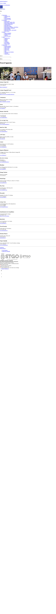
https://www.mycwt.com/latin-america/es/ (7, 94)
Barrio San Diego (7, 29)
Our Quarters (4, 20)
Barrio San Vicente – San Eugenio (10, 30)
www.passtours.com (3, 189)
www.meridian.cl (3, 169)
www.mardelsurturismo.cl (4, 161)
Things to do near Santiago (9, 51)
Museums (6, 39)
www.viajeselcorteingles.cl (4, 124)
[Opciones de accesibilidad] (1, 7)
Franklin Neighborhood (8, 24)
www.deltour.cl (2, 108)
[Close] (0, 13)
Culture (3, 37)
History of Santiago (7, 33)
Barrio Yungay (6, 31)
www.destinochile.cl (3, 117)
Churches (6, 35)
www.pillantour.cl (3, 155)
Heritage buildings (7, 34)
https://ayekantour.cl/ (3, 87)
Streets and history (7, 36)
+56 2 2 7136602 (3, 3)
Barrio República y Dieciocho (9, 28)
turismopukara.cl (3, 237)
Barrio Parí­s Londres (8, 26)
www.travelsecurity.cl (3, 230)
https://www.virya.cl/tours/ (4, 215)
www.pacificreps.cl (3, 182)
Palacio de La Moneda (6, 251)
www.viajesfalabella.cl (4, 245)
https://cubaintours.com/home (5, 101)
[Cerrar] (1, 270)
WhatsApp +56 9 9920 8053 (5, 5)
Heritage (3, 32)
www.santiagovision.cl (4, 206)
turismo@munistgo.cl (3, 1)
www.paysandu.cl (3, 197)
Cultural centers (7, 38)
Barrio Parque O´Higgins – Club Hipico (11, 27)
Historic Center (7, 21)
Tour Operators (4, 250)
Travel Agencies (3, 248)
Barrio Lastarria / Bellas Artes (9, 23)
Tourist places (4, 15)
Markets (5, 17)
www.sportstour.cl (3, 223)
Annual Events (7, 53)
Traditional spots (7, 16)
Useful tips (6, 52)
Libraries (5, 40)
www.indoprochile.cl (3, 131)
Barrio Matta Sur (7, 25)
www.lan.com (2, 138)
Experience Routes (7, 19)
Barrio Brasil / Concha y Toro (9, 22)
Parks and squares (7, 18)
